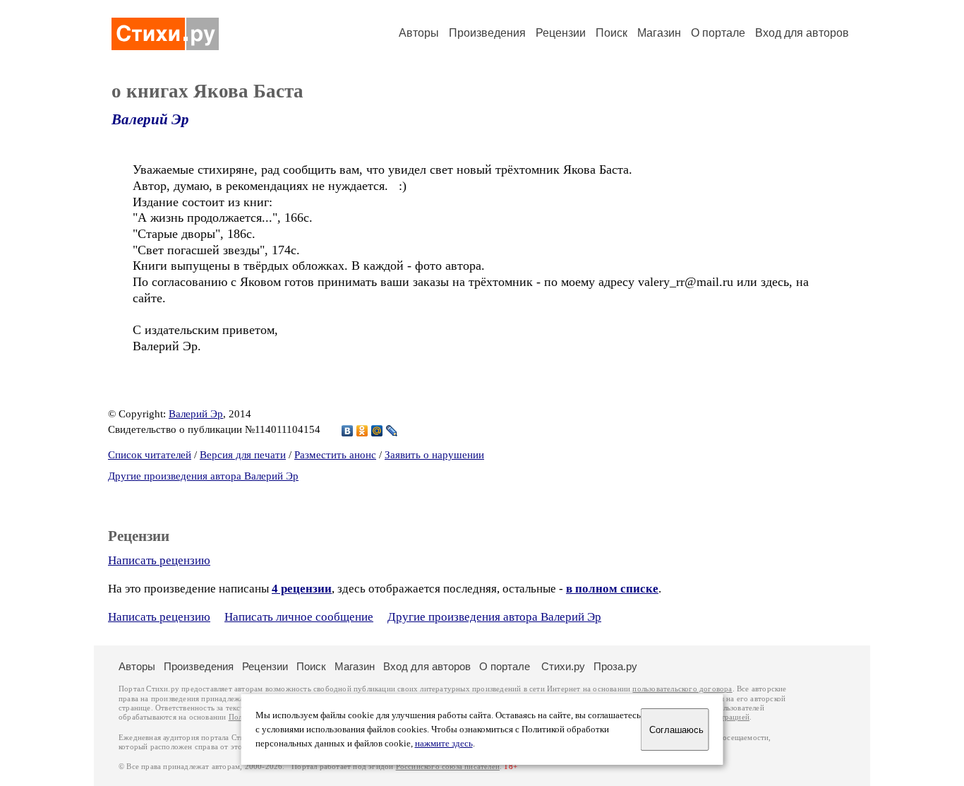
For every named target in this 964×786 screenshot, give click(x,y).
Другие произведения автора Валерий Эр (203, 476)
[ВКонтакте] (347, 431)
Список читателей (149, 454)
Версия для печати (243, 454)
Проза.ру (615, 666)
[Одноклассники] (362, 431)
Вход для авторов (802, 33)
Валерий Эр (150, 119)
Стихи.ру (563, 666)
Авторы (419, 33)
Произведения (487, 33)
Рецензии (561, 33)
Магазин (659, 33)
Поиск (611, 33)
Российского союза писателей (448, 766)
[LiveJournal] (392, 431)
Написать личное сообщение (298, 617)
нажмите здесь (444, 744)
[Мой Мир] (377, 431)
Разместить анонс (335, 454)
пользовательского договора (682, 689)
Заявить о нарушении (434, 454)
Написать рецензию (159, 560)
